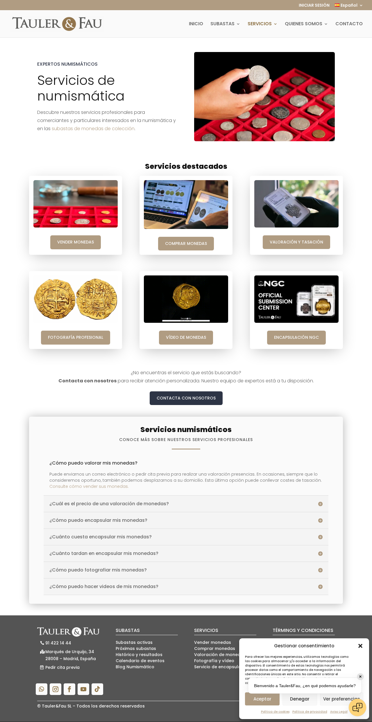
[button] (360, 646)
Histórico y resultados (139, 654)
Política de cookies (275, 712)
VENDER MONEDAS (75, 242)
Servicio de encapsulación (222, 667)
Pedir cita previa (62, 667)
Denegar (300, 699)
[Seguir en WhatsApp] (41, 689)
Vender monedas (212, 642)
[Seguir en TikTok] (97, 689)
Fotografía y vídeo (214, 661)
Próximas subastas (136, 648)
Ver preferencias (341, 699)
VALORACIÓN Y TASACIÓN (296, 242)
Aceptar (262, 699)
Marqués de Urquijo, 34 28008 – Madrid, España (70, 655)
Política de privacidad (309, 712)
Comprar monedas (214, 648)
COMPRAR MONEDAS (186, 243)
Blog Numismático (135, 667)
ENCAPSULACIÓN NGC (296, 337)
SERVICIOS (260, 24)
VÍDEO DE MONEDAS (186, 337)
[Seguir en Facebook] (69, 689)
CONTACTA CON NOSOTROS (186, 398)
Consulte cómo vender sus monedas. (89, 486)
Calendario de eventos (140, 661)
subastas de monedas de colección (93, 128)
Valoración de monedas (220, 654)
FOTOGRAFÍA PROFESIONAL (75, 337)
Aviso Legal (339, 712)
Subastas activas (134, 642)
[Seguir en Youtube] (83, 689)
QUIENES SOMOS (303, 24)
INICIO (196, 24)
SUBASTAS (222, 24)
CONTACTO (349, 24)
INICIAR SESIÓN (314, 5)
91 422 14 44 (58, 643)
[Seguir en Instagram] (55, 689)
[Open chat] (357, 707)
